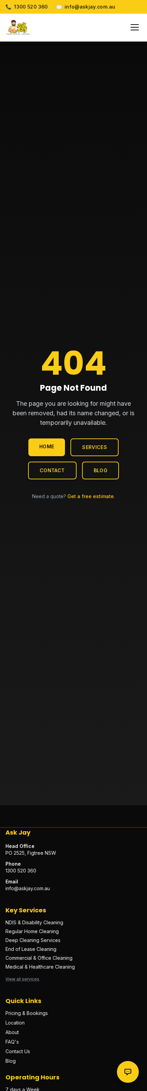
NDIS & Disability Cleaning (34, 922)
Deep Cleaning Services (33, 940)
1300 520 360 (26, 7)
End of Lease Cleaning (30, 949)
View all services (22, 979)
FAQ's (12, 1042)
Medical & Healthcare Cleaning (40, 967)
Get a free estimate (90, 496)
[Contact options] (128, 1072)
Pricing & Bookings (26, 1013)
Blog (100, 470)
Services (94, 447)
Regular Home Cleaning (32, 931)
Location (15, 1023)
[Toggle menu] (135, 27)
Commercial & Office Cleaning (38, 958)
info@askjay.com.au (86, 7)
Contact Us (17, 1051)
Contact (52, 470)
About (12, 1032)
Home (46, 446)
